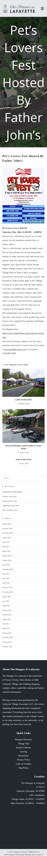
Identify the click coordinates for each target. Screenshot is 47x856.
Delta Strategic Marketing (23, 855)
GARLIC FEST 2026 (9, 497)
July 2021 (5, 624)
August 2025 (6, 538)
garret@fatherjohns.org (15, 349)
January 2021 (7, 633)
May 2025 (5, 547)
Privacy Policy (23, 759)
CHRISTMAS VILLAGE (10, 506)
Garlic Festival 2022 (23, 400)
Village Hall (23, 743)
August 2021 (6, 619)
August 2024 (6, 560)
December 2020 (7, 637)
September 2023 (7, 569)
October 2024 (7, 556)
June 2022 (5, 601)
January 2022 (7, 610)
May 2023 (5, 578)
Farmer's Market (23, 747)
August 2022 (6, 597)
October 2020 (7, 642)
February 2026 (7, 528)
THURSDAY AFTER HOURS (12, 492)
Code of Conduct (23, 764)
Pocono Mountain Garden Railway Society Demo (23, 447)
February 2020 (7, 646)
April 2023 (6, 583)
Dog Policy (23, 768)
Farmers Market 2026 (9, 501)
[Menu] (42, 8)
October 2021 (7, 615)
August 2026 (6, 524)
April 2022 (6, 606)
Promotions (23, 755)
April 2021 (6, 628)
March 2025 (6, 551)
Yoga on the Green (23, 459)
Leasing (23, 751)
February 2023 (7, 587)
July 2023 (5, 574)
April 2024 (6, 565)
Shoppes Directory (23, 739)
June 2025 (5, 542)
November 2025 (7, 533)
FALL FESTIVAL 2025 (10, 510)
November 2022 (7, 592)
